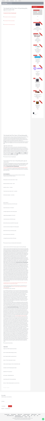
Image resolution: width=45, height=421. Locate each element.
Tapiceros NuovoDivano (37, 22)
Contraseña (2, 401)
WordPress (29, 418)
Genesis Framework (25, 418)
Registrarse (2, 408)
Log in (32, 418)
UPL (34, 101)
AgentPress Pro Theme (19, 418)
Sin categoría (7, 387)
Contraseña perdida (7, 408)
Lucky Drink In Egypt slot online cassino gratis (21, 315)
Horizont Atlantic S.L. (36, 10)
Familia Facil (35, 55)
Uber (34, 78)
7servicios (4, 3)
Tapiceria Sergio (36, 33)
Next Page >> (35, 114)
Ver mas (38, 42)
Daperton (35, 90)
